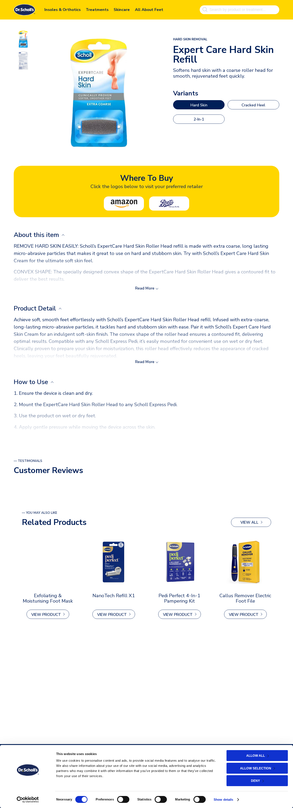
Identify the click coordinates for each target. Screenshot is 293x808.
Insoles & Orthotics (62, 9)
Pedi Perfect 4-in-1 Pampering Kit (179, 598)
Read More (144, 288)
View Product (46, 614)
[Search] (204, 9)
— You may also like (39, 513)
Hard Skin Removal (190, 39)
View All (249, 522)
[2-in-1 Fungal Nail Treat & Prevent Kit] (48, 562)
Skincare (122, 9)
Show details (223, 799)
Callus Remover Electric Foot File (245, 598)
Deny (255, 780)
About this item (37, 235)
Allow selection (255, 768)
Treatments (97, 9)
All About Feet (149, 9)
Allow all (255, 755)
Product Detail (36, 308)
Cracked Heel (253, 105)
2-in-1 (198, 119)
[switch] (123, 799)
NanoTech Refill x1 (113, 595)
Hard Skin (198, 105)
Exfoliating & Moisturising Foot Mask (48, 598)
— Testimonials (28, 461)
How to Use (32, 382)
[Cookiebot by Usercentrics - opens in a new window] (28, 799)
